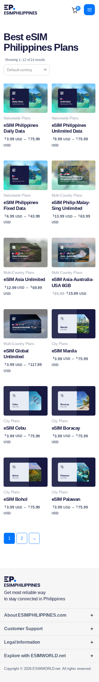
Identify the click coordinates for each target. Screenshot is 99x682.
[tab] (49, 615)
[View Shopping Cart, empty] (69, 10)
